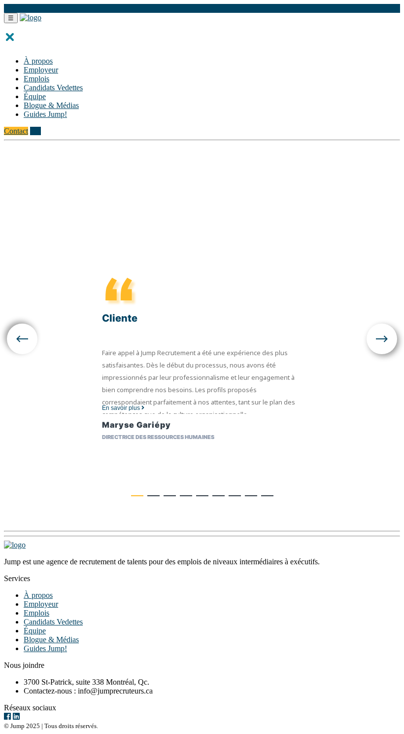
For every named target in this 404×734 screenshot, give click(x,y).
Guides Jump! (45, 114)
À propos (38, 61)
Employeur (41, 70)
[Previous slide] (22, 340)
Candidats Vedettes (53, 87)
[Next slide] (382, 340)
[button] (137, 495)
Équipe (35, 96)
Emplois (36, 78)
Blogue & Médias (51, 105)
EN (9, 8)
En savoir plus (121, 407)
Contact (16, 131)
